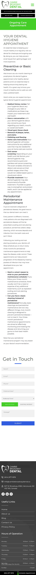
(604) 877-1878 (8, 15)
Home (4, 509)
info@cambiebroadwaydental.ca (17, 482)
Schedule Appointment (27, 15)
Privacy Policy (8, 527)
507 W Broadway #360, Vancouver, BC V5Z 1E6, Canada (18, 11)
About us (6, 514)
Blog (4, 518)
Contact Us (7, 522)
